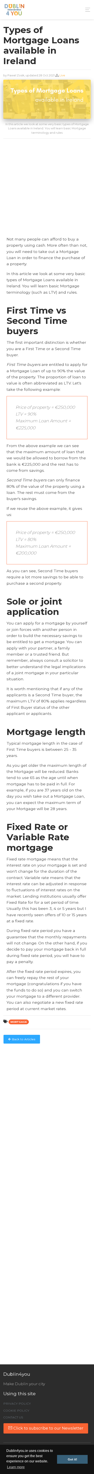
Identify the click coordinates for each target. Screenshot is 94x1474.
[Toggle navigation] (86, 10)
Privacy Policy (17, 1403)
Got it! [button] (72, 1459)
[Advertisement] (47, 189)
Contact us (13, 1417)
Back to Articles (23, 1039)
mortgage (18, 1021)
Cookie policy (16, 1410)
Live (62, 75)
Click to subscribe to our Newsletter (47, 1428)
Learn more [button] (16, 1467)
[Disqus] (47, 1100)
